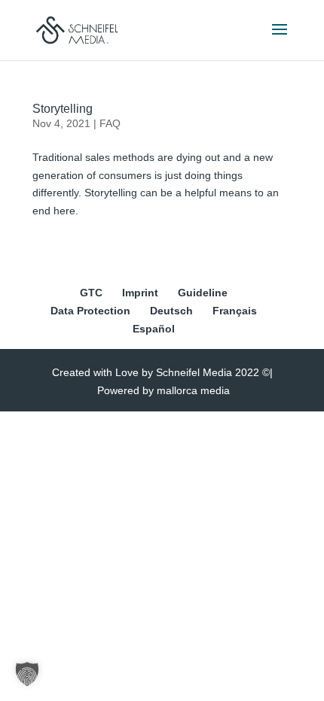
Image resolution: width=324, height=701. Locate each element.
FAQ (110, 123)
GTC (91, 293)
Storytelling (62, 108)
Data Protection (90, 311)
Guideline (203, 293)
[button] (27, 674)
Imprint (140, 293)
